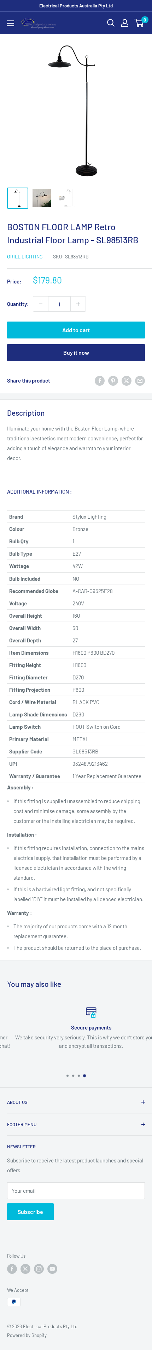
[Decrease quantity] (40, 304)
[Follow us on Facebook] (12, 1269)
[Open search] (111, 23)
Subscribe (30, 1211)
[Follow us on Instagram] (39, 1269)
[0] (139, 23)
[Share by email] (140, 380)
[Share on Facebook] (100, 380)
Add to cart (76, 329)
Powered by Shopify (27, 1335)
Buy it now (76, 352)
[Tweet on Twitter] (126, 380)
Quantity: (18, 304)
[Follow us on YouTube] (52, 1269)
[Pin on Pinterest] (113, 380)
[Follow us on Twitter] (25, 1269)
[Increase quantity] (78, 304)
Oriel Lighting (25, 256)
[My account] (124, 23)
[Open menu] (10, 23)
